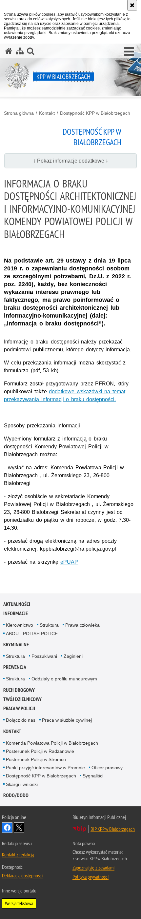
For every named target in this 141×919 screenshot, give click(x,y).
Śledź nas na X (19, 827)
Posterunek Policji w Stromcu (36, 759)
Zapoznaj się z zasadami (93, 867)
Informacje (15, 613)
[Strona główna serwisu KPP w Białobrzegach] (8, 51)
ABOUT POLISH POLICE (32, 633)
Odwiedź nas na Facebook (7, 827)
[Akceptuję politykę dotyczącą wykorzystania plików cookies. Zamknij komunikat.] (132, 5)
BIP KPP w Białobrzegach (113, 829)
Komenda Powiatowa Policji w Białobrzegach (52, 743)
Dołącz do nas (20, 720)
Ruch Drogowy (19, 690)
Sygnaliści (93, 775)
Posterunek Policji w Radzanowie (40, 751)
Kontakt (47, 113)
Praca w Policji (19, 708)
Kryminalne (16, 644)
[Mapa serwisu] (20, 51)
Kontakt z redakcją (18, 854)
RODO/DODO (16, 795)
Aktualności (16, 604)
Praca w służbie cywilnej (67, 720)
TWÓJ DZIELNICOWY (22, 699)
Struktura (49, 625)
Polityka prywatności (90, 876)
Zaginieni (73, 656)
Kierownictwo (19, 625)
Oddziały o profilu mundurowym (64, 678)
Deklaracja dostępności (22, 875)
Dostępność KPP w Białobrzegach (95, 113)
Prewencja (14, 667)
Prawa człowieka (82, 625)
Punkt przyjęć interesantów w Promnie (45, 767)
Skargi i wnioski (22, 784)
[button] (129, 52)
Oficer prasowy (107, 767)
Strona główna (19, 113)
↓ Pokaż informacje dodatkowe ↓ (70, 161)
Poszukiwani (44, 656)
